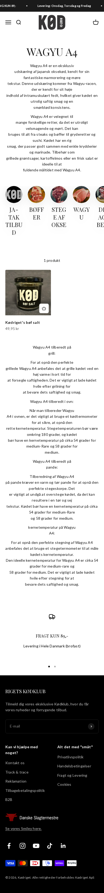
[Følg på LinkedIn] (63, 845)
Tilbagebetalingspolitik (25, 790)
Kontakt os (15, 762)
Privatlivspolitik (70, 757)
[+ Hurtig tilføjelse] (44, 308)
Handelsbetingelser (74, 766)
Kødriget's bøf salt (22, 322)
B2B (9, 799)
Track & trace (17, 772)
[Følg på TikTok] (49, 845)
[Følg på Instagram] (22, 845)
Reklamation (15, 781)
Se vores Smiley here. (23, 828)
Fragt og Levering (72, 775)
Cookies (64, 784)
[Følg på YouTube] (36, 845)
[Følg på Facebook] (9, 845)
